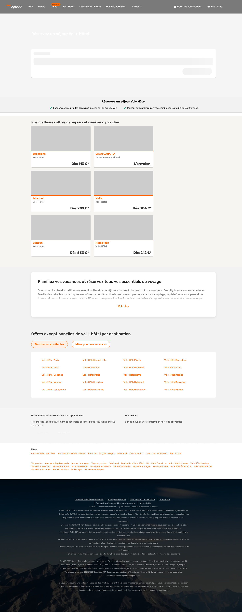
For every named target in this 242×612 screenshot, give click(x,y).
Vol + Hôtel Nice (50, 367)
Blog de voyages (106, 453)
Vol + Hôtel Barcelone (175, 360)
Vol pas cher (37, 463)
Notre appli (122, 453)
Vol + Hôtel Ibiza (160, 466)
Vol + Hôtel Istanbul (133, 382)
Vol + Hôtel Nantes (51, 382)
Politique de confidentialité (142, 499)
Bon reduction (136, 453)
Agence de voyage (80, 463)
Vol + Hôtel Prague (141, 466)
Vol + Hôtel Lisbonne (52, 374)
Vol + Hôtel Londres (93, 382)
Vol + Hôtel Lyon (91, 367)
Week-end (114, 463)
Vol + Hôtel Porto (91, 374)
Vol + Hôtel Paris (50, 360)
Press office (165, 499)
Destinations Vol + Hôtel (132, 463)
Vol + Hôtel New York (41, 466)
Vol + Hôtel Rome (132, 374)
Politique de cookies (117, 499)
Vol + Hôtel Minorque (41, 469)
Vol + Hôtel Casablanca (54, 389)
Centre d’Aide (37, 453)
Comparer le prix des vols (57, 463)
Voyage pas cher (99, 463)
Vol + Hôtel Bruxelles (93, 389)
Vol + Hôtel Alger (172, 367)
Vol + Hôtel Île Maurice (181, 466)
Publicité (92, 453)
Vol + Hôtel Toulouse (174, 382)
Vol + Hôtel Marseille (133, 367)
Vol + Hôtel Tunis (132, 360)
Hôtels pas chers (61, 469)
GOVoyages (76, 469)
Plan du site (175, 453)
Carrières (50, 453)
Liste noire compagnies (156, 453)
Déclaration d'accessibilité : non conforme (115, 503)
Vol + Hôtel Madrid (173, 374)
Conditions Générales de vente (89, 499)
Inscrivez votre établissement (72, 453)
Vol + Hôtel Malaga (174, 389)
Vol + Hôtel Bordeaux (134, 389)
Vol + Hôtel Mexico (122, 466)
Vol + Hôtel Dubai (80, 466)
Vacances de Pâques (94, 469)
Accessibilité (145, 503)
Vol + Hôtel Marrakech (94, 360)
